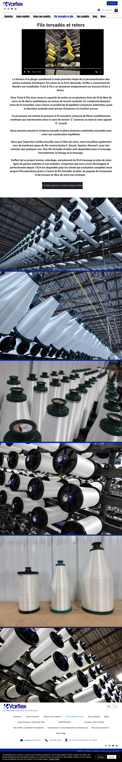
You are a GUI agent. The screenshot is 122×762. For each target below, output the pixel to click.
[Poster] (21, 740)
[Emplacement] (66, 740)
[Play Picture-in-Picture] (96, 71)
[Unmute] (28, 71)
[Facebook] (5, 9)
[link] (116, 9)
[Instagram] (8, 9)
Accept (111, 757)
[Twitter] (12, 9)
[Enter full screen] (100, 71)
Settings (101, 757)
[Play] (24, 71)
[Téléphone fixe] (46, 740)
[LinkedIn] (15, 9)
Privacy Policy (54, 759)
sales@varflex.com (32, 740)
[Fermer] (119, 757)
